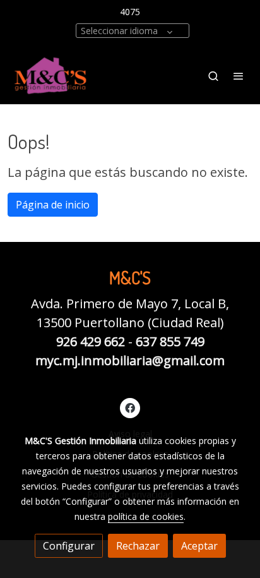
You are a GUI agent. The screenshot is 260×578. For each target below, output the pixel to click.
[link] (50, 75)
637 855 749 (170, 341)
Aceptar (199, 546)
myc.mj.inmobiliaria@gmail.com (130, 360)
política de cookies (146, 516)
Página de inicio (53, 205)
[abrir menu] (238, 75)
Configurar (69, 546)
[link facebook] (130, 407)
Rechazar (138, 546)
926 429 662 (90, 341)
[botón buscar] (213, 75)
